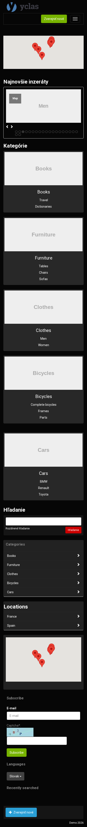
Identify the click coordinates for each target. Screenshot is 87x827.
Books (43, 192)
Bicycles (43, 396)
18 (73, 131)
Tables (43, 266)
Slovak (15, 776)
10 (46, 131)
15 (63, 131)
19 (76, 131)
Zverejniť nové (54, 19)
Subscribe (17, 752)
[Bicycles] (43, 373)
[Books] (43, 168)
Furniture (43, 258)
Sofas (43, 279)
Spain (11, 625)
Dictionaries (43, 206)
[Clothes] (43, 307)
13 (56, 131)
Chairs (43, 272)
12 (53, 131)
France (12, 616)
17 (69, 131)
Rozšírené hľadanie (18, 528)
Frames (43, 411)
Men (43, 338)
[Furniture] (43, 234)
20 (16, 134)
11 (49, 131)
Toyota (43, 494)
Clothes (43, 330)
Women (43, 345)
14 (59, 131)
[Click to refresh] (20, 732)
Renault (43, 488)
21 (19, 134)
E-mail (11, 708)
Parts (43, 417)
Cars (43, 473)
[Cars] (43, 450)
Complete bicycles (43, 404)
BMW (43, 481)
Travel (43, 200)
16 (66, 131)
